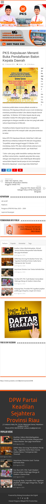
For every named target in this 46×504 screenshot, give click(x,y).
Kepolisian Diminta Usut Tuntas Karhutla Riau (29, 269)
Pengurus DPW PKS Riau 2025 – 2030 (13, 208)
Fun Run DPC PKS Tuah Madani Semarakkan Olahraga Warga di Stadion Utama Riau (26, 472)
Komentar (22, 243)
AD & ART (4, 201)
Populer (13, 243)
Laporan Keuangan (7, 212)
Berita (20, 64)
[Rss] (18, 498)
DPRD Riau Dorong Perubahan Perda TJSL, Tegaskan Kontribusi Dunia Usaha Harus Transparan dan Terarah (28, 261)
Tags (30, 243)
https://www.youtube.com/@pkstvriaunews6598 (16, 381)
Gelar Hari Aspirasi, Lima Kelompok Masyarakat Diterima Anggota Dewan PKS (16, 181)
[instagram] (27, 498)
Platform (4, 205)
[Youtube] (25, 498)
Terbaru (5, 243)
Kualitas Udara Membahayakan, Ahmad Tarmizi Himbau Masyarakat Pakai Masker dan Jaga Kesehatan (28, 250)
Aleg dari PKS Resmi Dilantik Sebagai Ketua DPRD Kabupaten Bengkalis (29, 189)
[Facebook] (20, 498)
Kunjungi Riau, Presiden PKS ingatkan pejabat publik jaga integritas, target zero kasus (28, 482)
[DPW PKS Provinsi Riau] (23, 15)
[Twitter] (23, 498)
